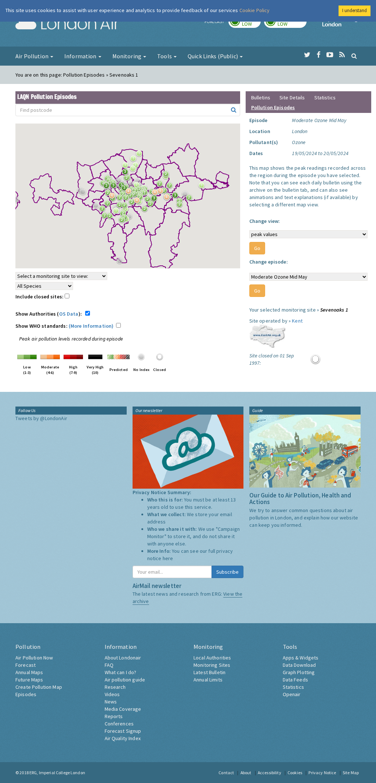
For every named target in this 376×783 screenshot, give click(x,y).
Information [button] (81, 56)
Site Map (351, 772)
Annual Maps (29, 672)
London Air (67, 24)
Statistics (325, 97)
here (168, 558)
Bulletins (260, 97)
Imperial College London (341, 24)
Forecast (25, 665)
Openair (292, 694)
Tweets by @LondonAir (41, 418)
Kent (297, 320)
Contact (226, 772)
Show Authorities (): (49, 313)
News (111, 701)
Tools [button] (165, 56)
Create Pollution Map (38, 687)
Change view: (264, 221)
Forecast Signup (123, 731)
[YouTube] (329, 55)
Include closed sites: (40, 296)
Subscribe (227, 572)
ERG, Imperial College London (57, 772)
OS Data (69, 313)
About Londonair (123, 657)
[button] (127, 173)
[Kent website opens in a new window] (267, 335)
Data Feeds (295, 679)
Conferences (119, 723)
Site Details (292, 97)
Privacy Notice (322, 772)
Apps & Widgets (301, 657)
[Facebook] (318, 55)
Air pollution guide (125, 679)
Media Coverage (123, 709)
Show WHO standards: (64, 326)
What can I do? (121, 672)
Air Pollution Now (34, 657)
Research (115, 687)
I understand (354, 10)
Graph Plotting (299, 672)
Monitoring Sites (212, 665)
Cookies (295, 772)
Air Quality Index (123, 738)
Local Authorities (212, 657)
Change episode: (268, 261)
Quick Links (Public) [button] (213, 56)
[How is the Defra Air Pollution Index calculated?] (27, 356)
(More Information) (91, 326)
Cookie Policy (254, 10)
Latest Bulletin (209, 672)
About (246, 772)
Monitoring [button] (127, 56)
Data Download (299, 665)
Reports (114, 716)
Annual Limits (208, 679)
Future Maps (29, 679)
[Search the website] (354, 56)
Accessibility (269, 772)
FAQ (109, 665)
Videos (112, 694)
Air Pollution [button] (32, 56)
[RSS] (342, 55)
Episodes (25, 694)
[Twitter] (307, 55)
